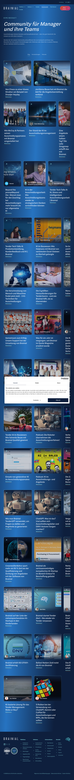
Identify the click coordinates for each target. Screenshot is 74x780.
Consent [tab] (15, 383)
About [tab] (58, 383)
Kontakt (21, 9)
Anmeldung (61, 2)
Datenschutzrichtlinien (56, 773)
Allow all (58, 400)
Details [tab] (37, 383)
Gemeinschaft (45, 7)
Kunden (37, 7)
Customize (36, 400)
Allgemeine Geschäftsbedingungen (42, 773)
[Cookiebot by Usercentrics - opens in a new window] (62, 379)
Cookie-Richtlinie (66, 773)
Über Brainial (53, 7)
